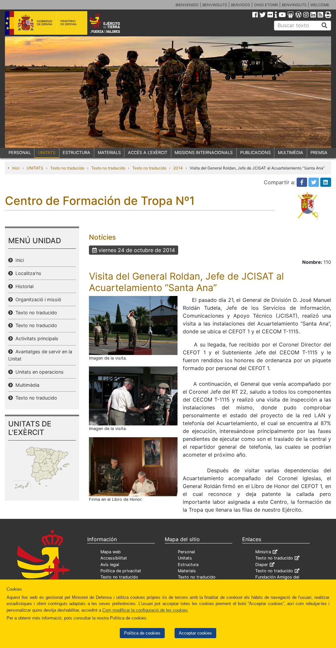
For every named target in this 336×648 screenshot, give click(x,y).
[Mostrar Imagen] (133, 325)
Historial (23, 286)
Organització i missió (37, 299)
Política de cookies (142, 633)
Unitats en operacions (38, 372)
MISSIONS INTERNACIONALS (204, 152)
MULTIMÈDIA (290, 152)
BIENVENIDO (187, 5)
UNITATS (46, 152)
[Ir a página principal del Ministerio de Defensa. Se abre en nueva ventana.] (46, 22)
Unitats (185, 558)
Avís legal (109, 564)
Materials (187, 570)
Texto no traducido (67, 168)
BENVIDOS (240, 5)
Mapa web (110, 551)
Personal (186, 551)
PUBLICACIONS (255, 152)
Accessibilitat (113, 558)
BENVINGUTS (214, 5)
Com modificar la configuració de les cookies (145, 610)
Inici (16, 168)
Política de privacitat (120, 570)
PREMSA (318, 152)
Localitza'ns (27, 273)
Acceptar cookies (195, 633)
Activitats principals (35, 338)
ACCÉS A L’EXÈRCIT (147, 152)
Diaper (261, 564)
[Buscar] (324, 25)
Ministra (263, 551)
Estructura (188, 564)
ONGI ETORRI (266, 5)
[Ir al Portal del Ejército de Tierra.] (111, 22)
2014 (178, 168)
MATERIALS (109, 152)
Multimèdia (26, 385)
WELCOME (319, 5)
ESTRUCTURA (76, 152)
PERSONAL (20, 152)
